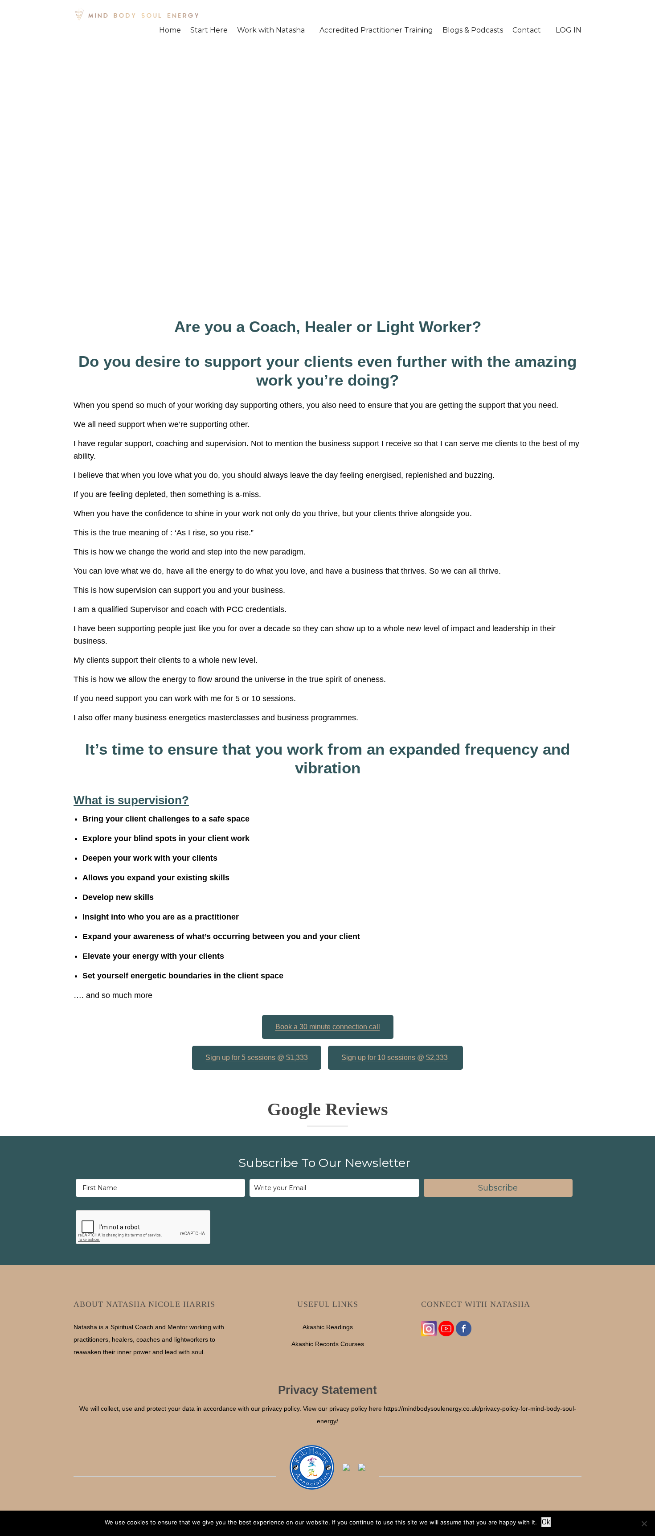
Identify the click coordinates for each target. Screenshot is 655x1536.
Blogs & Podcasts (472, 30)
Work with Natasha (271, 30)
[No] (643, 1523)
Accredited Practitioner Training (376, 30)
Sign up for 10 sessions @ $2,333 (395, 1057)
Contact (526, 30)
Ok (546, 1522)
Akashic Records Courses (327, 1343)
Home (170, 30)
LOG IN (568, 30)
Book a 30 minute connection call (327, 1027)
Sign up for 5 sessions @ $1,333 (256, 1057)
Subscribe (498, 1188)
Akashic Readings (328, 1327)
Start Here (209, 30)
